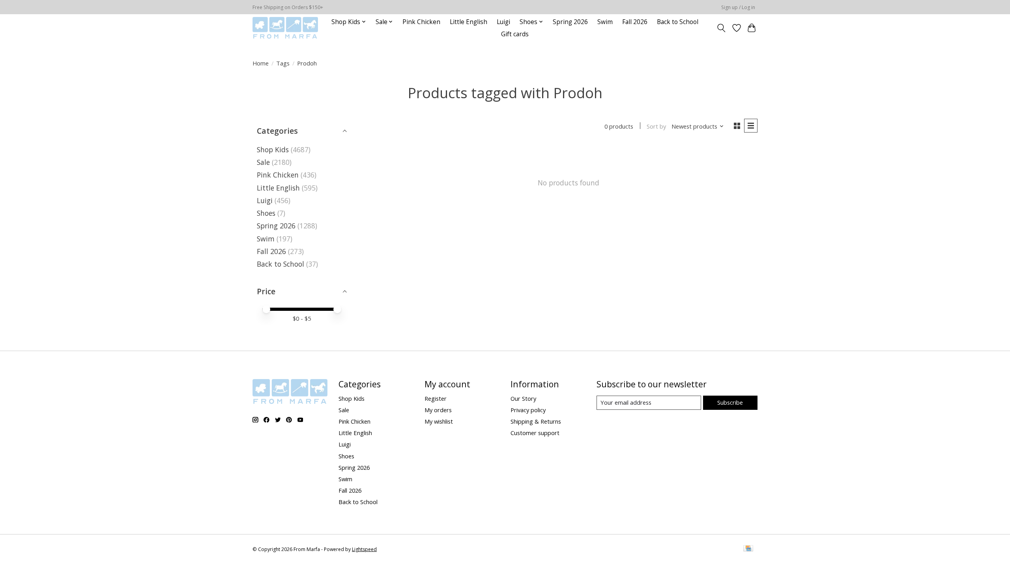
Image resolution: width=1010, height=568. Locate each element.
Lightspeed (364, 549)
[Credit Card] (748, 549)
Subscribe (730, 402)
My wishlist (439, 421)
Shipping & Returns (536, 421)
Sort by (656, 126)
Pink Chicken (421, 22)
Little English (468, 22)
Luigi (503, 22)
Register (436, 398)
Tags (283, 63)
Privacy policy (528, 410)
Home (260, 63)
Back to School (677, 22)
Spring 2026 (570, 22)
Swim (605, 22)
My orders (438, 410)
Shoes (266, 213)
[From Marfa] (285, 28)
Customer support (535, 433)
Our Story (523, 398)
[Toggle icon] (721, 28)
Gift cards (515, 34)
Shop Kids (273, 149)
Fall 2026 (634, 22)
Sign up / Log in (738, 7)
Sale (263, 162)
